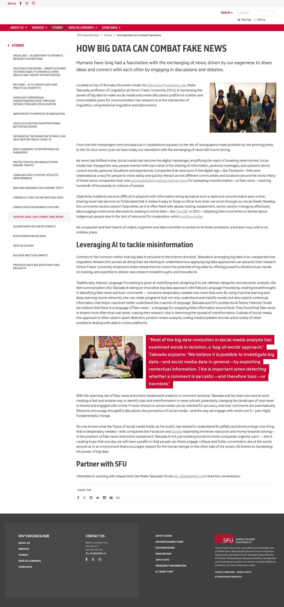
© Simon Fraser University (228, 576)
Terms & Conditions (225, 572)
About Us (17, 27)
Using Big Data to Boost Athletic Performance (36, 176)
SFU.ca (261, 19)
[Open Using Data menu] (120, 27)
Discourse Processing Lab (166, 85)
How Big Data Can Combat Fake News (38, 217)
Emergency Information (171, 565)
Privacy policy (244, 572)
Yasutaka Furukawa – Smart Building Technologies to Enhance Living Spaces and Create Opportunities (39, 72)
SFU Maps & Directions (169, 541)
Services (38, 27)
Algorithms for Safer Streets (34, 226)
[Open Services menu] (47, 27)
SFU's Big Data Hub (88, 35)
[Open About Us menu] (26, 27)
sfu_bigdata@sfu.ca (188, 476)
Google (177, 431)
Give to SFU (162, 559)
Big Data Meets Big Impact (30, 255)
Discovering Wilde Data (29, 236)
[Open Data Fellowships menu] (96, 27)
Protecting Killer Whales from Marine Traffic (35, 164)
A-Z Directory (164, 571)
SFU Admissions (165, 547)
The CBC (182, 211)
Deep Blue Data (23, 245)
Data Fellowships (81, 27)
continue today (191, 216)
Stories (57, 27)
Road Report (164, 553)
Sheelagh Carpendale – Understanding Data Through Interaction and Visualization (34, 101)
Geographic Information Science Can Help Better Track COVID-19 (39, 138)
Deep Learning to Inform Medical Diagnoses (36, 151)
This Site (246, 19)
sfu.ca (12, 3)
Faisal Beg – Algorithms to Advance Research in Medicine (38, 57)
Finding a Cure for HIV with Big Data (38, 197)
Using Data (109, 27)
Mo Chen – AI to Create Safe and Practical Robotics (35, 86)
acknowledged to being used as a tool (159, 180)
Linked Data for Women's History (36, 207)
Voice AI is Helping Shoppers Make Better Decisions (36, 125)
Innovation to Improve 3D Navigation (39, 113)
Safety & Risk (164, 535)
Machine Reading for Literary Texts (38, 188)
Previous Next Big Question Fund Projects (36, 266)
